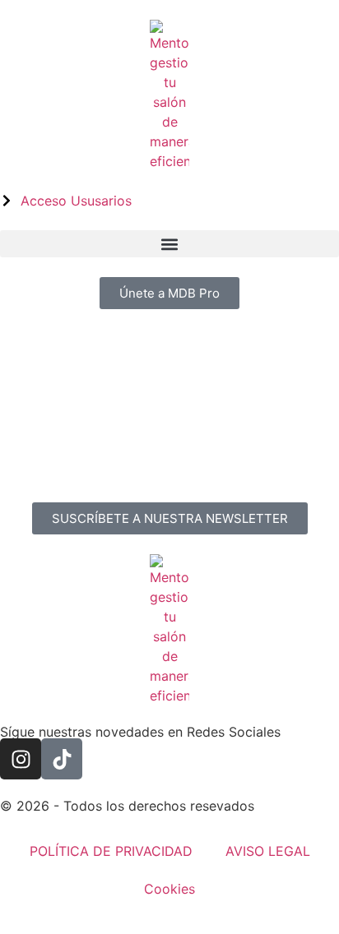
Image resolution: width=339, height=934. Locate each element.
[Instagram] (20, 758)
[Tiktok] (61, 758)
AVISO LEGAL (267, 851)
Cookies (169, 889)
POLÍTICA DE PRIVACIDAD (111, 851)
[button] (169, 243)
